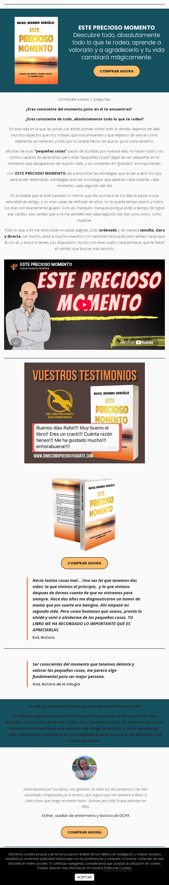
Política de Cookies (117, 868)
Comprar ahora (117, 71)
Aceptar (84, 877)
